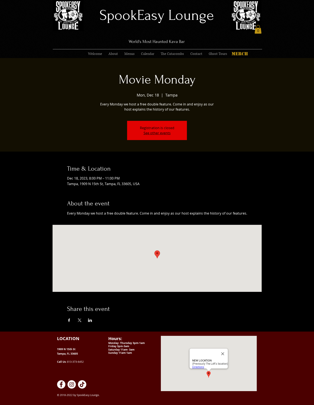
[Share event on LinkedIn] (90, 320)
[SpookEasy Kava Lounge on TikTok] (82, 384)
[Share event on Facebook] (69, 320)
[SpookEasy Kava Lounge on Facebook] (61, 384)
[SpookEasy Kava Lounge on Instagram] (71, 384)
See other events (157, 133)
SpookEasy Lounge (157, 15)
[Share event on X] (80, 320)
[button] (258, 29)
